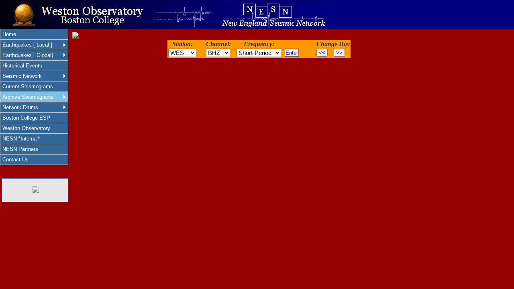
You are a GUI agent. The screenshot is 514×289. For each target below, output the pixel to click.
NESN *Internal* (21, 139)
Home (9, 34)
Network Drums (20, 107)
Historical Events (22, 66)
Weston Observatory (26, 128)
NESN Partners (20, 149)
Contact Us (15, 160)
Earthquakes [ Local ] (27, 45)
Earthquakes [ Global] (27, 55)
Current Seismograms (27, 86)
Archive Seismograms (28, 97)
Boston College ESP (26, 118)
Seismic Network (22, 76)
